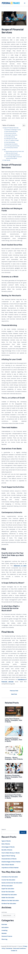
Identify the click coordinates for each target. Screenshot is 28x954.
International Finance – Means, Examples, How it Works (13, 815)
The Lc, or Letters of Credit (12, 140)
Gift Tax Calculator (7, 885)
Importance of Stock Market (10, 867)
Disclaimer (9, 948)
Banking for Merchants (11, 135)
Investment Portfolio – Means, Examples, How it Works (13, 796)
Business (4, 924)
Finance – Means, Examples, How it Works (14, 758)
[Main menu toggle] (25, 3)
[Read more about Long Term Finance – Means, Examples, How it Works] (14, 711)
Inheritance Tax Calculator (10, 877)
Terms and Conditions (19, 948)
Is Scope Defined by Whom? (13, 154)
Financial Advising (10, 136)
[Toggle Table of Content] (23, 125)
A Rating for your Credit (11, 138)
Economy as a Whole (11, 133)
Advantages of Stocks (8, 847)
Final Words (7, 160)
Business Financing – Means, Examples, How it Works (13, 777)
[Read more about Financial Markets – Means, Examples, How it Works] (14, 731)
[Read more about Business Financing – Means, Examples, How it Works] (14, 768)
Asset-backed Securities (12, 131)
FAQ (5, 149)
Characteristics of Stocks (9, 858)
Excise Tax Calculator (8, 891)
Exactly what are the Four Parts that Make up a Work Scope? (15, 152)
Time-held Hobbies (10, 142)
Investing (4, 930)
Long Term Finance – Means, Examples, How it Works (13, 720)
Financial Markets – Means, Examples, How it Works (13, 739)
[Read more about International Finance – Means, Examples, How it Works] (14, 807)
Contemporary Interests (12, 147)
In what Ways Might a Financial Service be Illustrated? (14, 157)
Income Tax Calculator (8, 880)
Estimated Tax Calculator (9, 894)
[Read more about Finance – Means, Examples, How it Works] (14, 750)
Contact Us (14, 950)
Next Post (14, 694)
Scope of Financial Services (10, 127)
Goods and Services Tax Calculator (12, 882)
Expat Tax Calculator (8, 888)
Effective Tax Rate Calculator (10, 900)
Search (4, 829)
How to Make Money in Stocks (11, 853)
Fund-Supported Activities (12, 145)
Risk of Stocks (6, 844)
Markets (4, 933)
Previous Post (14, 690)
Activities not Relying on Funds (13, 129)
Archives (4, 912)
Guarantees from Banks (12, 144)
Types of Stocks (6, 841)
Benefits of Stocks (7, 850)
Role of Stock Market (8, 864)
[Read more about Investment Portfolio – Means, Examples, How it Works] (14, 787)
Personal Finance (7, 936)
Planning (4, 939)
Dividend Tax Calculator (9, 903)
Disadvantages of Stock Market (11, 861)
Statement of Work (20, 565)
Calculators (5, 927)
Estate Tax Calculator (8, 897)
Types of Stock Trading (8, 855)
